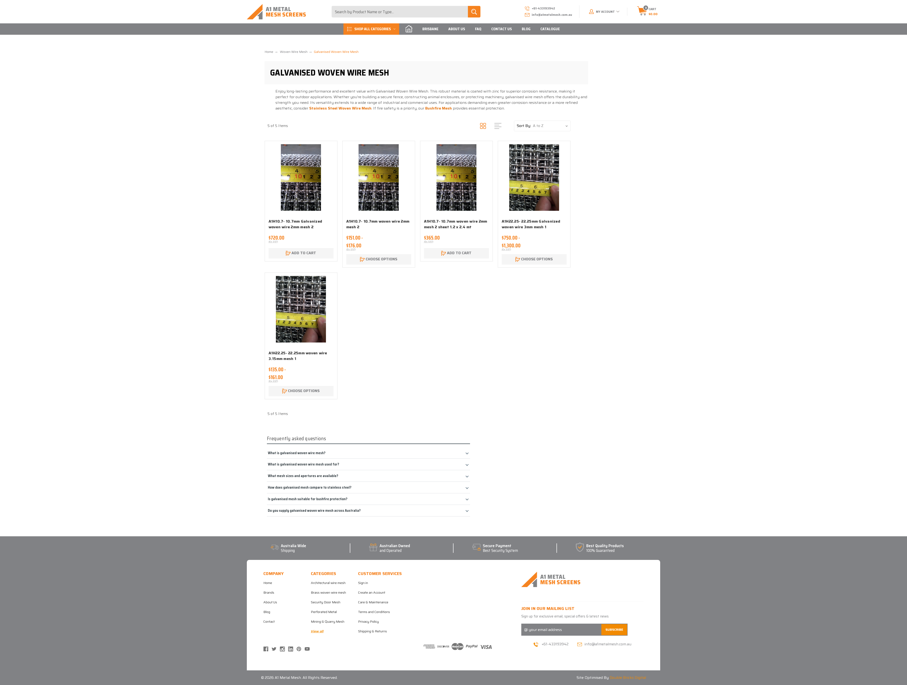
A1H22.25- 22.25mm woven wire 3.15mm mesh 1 (298, 356)
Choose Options (381, 259)
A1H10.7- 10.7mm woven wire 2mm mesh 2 (378, 224)
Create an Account (371, 592)
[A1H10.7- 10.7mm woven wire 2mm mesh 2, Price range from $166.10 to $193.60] (379, 177)
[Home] (409, 29)
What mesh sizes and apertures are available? (303, 475)
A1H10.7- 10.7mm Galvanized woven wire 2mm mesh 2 (295, 224)
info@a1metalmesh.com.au (552, 14)
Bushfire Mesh (438, 108)
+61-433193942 (555, 644)
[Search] (474, 11)
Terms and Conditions (374, 611)
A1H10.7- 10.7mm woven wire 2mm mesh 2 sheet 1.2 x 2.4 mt (455, 224)
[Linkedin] (290, 649)
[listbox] (551, 125)
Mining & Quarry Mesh (327, 621)
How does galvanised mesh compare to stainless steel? (309, 487)
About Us (456, 29)
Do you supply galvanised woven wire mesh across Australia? (314, 510)
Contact (269, 621)
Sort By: (524, 126)
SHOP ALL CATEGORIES (372, 29)
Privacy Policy (368, 621)
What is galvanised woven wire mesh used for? (303, 464)
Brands (268, 592)
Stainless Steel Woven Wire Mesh (340, 108)
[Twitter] (274, 649)
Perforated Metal (324, 611)
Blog (526, 29)
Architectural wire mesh (328, 582)
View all (317, 631)
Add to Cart (303, 253)
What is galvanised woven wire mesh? (296, 453)
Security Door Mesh (325, 602)
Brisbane (430, 29)
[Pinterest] (298, 649)
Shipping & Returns (372, 631)
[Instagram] (282, 649)
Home (267, 582)
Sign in (363, 582)
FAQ (478, 29)
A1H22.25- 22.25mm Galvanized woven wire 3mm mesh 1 (531, 224)
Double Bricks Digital (628, 678)
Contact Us (501, 29)
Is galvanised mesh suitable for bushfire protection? (307, 499)
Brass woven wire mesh (328, 592)
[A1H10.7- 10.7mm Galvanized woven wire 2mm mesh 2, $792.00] (301, 177)
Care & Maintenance (373, 602)
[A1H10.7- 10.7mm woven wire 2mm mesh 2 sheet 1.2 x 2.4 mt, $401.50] (456, 177)
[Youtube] (307, 649)
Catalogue (550, 29)
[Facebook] (265, 649)
